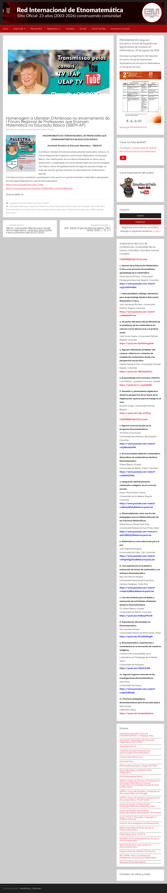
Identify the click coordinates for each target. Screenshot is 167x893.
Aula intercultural (128, 746)
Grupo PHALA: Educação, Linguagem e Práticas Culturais (138, 818)
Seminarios (37, 203)
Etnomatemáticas (13, 209)
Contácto (70, 28)
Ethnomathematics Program (78, 206)
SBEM (93, 209)
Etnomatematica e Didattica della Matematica (136, 771)
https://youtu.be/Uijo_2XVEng (135, 413)
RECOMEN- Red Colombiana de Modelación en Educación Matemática (138, 856)
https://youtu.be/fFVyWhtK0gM (136, 636)
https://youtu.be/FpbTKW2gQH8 (137, 343)
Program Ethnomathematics (54, 209)
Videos (46, 203)
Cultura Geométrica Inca (131, 757)
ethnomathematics (57, 206)
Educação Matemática (19, 206)
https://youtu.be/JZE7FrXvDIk (135, 668)
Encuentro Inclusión (120, 28)
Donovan (37, 888)
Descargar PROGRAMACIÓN (133, 127)
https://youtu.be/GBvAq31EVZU (136, 371)
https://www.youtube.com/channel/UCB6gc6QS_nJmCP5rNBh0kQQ (39, 188)
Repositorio (52, 28)
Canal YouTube (99, 28)
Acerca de (18, 28)
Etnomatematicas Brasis (131, 776)
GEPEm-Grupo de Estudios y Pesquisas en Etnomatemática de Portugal (140, 792)
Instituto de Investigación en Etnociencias (139, 823)
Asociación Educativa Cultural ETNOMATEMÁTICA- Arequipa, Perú (137, 734)
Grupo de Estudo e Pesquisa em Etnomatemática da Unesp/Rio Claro (137, 805)
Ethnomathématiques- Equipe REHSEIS (138, 766)
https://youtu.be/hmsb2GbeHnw (136, 713)
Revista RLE (36, 28)
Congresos (13, 203)
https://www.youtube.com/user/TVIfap (25, 184)
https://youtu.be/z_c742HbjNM (136, 385)
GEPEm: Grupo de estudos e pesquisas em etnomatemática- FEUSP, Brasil (140, 799)
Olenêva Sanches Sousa (43, 129)
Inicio (5, 28)
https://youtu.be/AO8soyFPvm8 (136, 615)
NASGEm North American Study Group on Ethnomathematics (139, 839)
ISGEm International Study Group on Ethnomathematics (137, 828)
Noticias (22, 203)
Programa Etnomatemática (78, 209)
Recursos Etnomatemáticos (133, 862)
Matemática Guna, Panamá (132, 834)
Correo (83, 28)
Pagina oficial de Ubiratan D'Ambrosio (137, 851)
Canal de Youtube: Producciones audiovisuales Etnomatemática (135, 751)
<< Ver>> (157, 231)
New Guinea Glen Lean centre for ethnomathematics (135, 846)
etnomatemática (98, 206)
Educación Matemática (39, 206)
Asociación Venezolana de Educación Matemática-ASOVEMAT (137, 741)
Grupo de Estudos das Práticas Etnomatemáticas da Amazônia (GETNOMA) (140, 811)
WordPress (26, 888)
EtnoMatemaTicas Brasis (32, 209)
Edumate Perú (126, 761)
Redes (29, 203)
